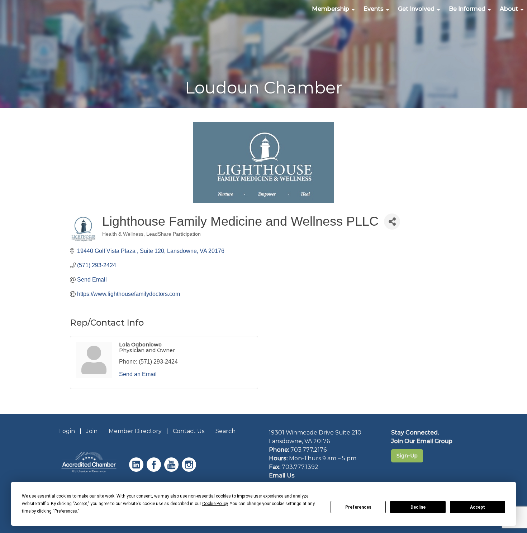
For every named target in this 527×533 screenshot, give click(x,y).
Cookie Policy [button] (215, 503)
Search (225, 431)
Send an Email (138, 374)
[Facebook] (155, 469)
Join (92, 431)
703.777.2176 (308, 449)
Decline (418, 507)
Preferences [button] (65, 511)
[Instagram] (190, 469)
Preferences (358, 507)
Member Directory (135, 431)
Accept (477, 507)
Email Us (282, 475)
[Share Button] (392, 221)
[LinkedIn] (137, 469)
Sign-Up (407, 455)
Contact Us (188, 431)
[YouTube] (172, 469)
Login (67, 431)
